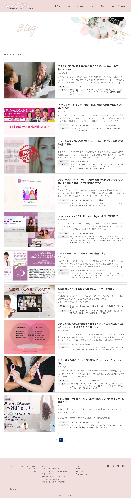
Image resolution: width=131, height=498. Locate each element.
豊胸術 (89, 243)
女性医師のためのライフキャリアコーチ (56, 476)
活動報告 (102, 200)
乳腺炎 (110, 311)
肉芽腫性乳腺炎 (103, 313)
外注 (74, 94)
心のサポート (116, 240)
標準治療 (88, 169)
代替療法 (81, 169)
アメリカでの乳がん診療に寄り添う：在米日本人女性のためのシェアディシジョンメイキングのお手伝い (91, 325)
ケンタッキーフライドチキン (96, 384)
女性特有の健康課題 (99, 240)
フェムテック (100, 236)
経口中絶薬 (82, 243)
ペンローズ (94, 311)
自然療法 (95, 169)
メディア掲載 (94, 200)
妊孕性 (109, 240)
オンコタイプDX (89, 90)
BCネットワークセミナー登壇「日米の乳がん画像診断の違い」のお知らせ (90, 106)
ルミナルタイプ (97, 92)
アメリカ (73, 128)
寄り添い (98, 349)
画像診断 (84, 130)
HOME (12, 466)
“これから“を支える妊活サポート (53, 479)
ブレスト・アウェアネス (114, 203)
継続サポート (116, 349)
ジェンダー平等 (89, 236)
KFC (71, 384)
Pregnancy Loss (81, 474)
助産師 (103, 205)
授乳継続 (81, 313)
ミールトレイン (86, 92)
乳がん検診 (108, 128)
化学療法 (112, 92)
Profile (21, 466)
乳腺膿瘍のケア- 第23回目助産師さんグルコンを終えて (86, 288)
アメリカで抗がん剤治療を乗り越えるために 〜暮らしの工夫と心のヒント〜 (90, 67)
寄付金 (85, 388)
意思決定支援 (107, 349)
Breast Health (74, 87)
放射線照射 (90, 427)
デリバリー (76, 92)
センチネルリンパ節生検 (78, 425)
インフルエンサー (94, 165)
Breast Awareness (82, 471)
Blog (77, 466)
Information (84, 87)
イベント (73, 274)
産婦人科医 (93, 313)
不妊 (112, 276)
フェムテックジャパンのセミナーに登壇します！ (83, 253)
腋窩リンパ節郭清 (101, 427)
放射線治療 (82, 427)
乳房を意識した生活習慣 (92, 205)
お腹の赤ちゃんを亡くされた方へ (53, 482)
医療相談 (118, 347)
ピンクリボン (85, 203)
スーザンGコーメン (112, 384)
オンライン (73, 347)
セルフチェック (75, 203)
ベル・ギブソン (113, 167)
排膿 (87, 313)
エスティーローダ (79, 384)
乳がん (106, 92)
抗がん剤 (80, 94)
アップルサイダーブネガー (78, 165)
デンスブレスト (82, 128)
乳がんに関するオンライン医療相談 (54, 471)
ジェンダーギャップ (76, 236)
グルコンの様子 (94, 306)
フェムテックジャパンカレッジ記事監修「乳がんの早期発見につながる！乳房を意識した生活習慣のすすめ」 (91, 181)
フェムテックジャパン (98, 203)
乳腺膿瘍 (116, 311)
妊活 (91, 278)
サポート (98, 90)
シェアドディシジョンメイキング (89, 347)
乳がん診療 (109, 347)
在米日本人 (76, 130)
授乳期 (75, 427)
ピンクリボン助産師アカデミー (111, 306)
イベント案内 (31, 469)
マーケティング (106, 386)
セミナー (80, 274)
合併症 (114, 425)
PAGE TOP (125, 480)
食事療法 (102, 169)
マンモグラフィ (93, 128)
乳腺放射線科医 (111, 125)
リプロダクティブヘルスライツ (94, 238)
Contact (13, 489)
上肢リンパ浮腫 (100, 425)
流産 (75, 243)
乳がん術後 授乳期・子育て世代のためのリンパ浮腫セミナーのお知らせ (91, 400)
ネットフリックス (101, 167)
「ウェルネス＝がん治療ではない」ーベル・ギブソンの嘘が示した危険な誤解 (91, 142)
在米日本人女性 (82, 349)
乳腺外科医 (103, 311)
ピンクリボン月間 (94, 386)
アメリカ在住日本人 (76, 90)
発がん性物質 (92, 388)
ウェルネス (104, 165)
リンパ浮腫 (90, 425)
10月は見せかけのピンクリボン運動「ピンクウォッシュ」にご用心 (90, 361)
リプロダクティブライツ (112, 238)
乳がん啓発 (79, 205)
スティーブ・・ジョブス (86, 167)
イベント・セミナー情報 (97, 125)
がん (111, 165)
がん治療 (116, 165)
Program (45, 466)
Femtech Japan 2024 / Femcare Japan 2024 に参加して (88, 216)
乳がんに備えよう (48, 474)
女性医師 (91, 349)
